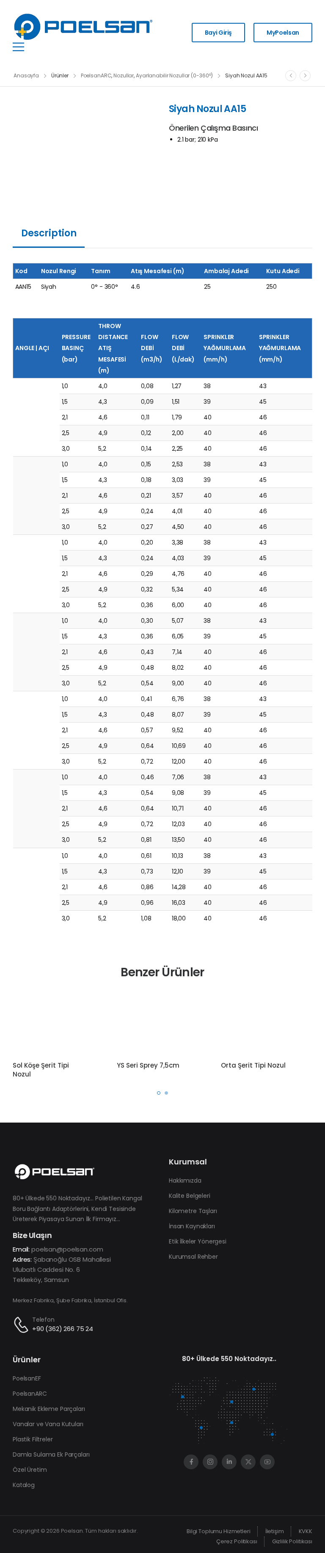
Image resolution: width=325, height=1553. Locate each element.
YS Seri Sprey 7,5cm (148, 1065)
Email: (21, 1249)
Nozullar (123, 75)
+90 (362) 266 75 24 (62, 1328)
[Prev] (291, 75)
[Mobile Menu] (18, 46)
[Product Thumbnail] (84, 145)
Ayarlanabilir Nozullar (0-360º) (174, 75)
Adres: (22, 1259)
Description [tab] (48, 233)
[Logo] (83, 27)
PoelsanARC (96, 75)
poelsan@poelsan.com (67, 1249)
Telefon (43, 1319)
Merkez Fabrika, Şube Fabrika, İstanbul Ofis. (70, 1300)
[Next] (305, 75)
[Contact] (22, 1325)
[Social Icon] (191, 1461)
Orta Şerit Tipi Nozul (253, 1065)
